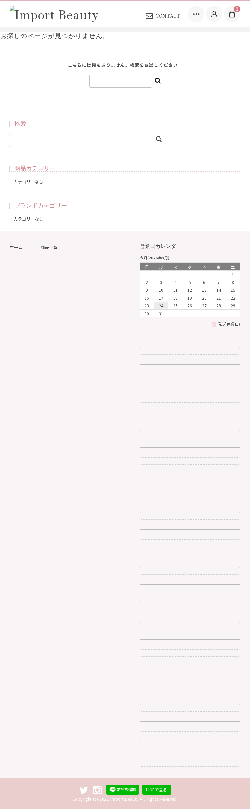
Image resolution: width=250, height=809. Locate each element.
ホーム (16, 247)
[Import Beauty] (54, 14)
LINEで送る (156, 789)
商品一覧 (49, 247)
